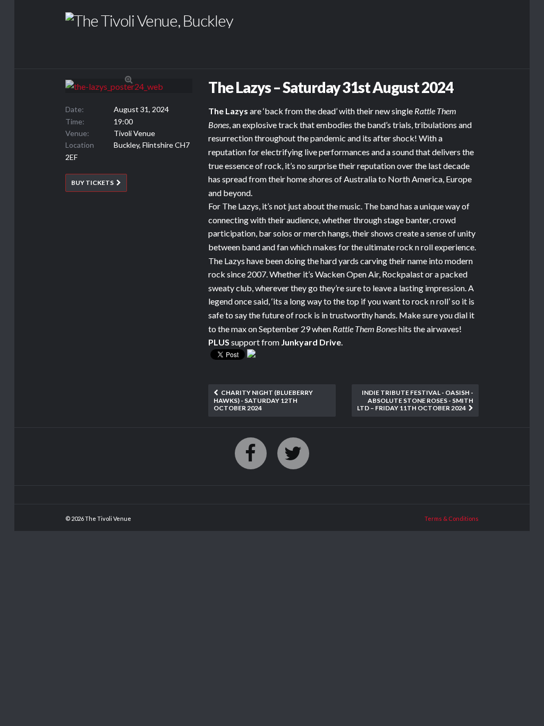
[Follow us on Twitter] (293, 453)
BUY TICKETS (92, 183)
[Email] (251, 356)
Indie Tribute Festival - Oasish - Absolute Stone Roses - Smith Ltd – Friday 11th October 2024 (415, 400)
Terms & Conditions (451, 518)
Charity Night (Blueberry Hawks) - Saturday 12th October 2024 (263, 400)
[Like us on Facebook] (251, 453)
